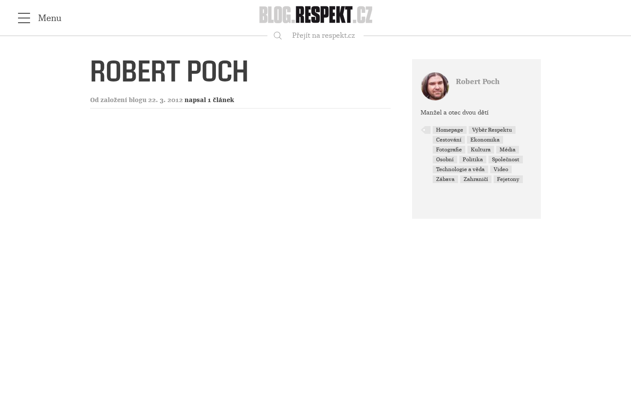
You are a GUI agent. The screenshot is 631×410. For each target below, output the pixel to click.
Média (508, 149)
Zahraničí (476, 179)
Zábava (445, 179)
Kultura (481, 149)
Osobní (445, 159)
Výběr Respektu (492, 130)
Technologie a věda (460, 169)
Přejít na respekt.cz (323, 35)
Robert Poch (478, 81)
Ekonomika (485, 139)
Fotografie (449, 149)
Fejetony (508, 179)
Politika (473, 159)
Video (501, 169)
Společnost (505, 159)
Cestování (448, 139)
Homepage (449, 130)
